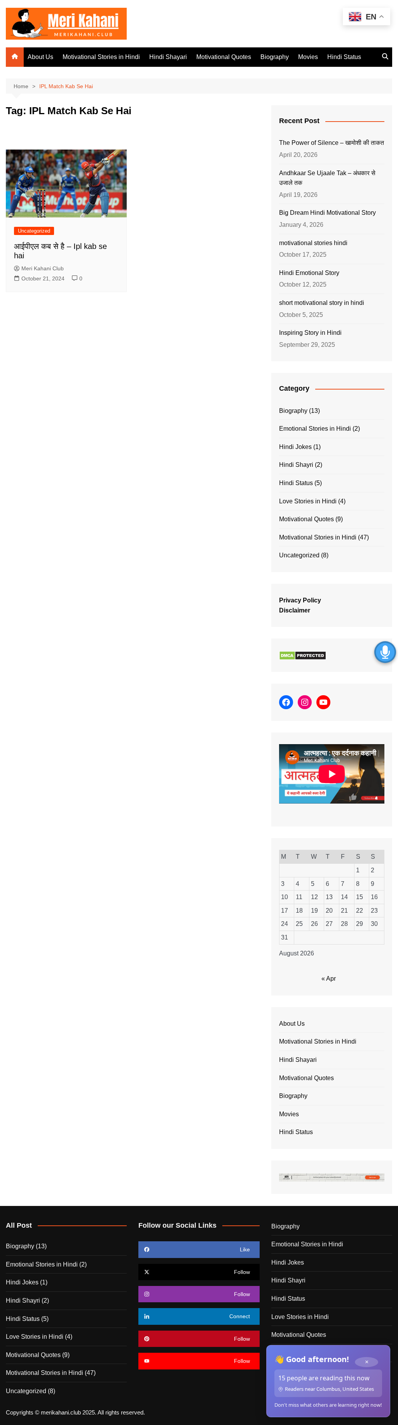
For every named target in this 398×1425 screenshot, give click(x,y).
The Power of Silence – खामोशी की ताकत (331, 142)
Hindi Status (344, 57)
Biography (274, 57)
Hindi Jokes (295, 447)
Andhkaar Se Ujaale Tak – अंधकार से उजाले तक (327, 178)
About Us (40, 57)
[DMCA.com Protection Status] (302, 655)
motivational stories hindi (313, 243)
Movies (308, 57)
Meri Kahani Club (42, 268)
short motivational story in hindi (321, 302)
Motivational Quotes (223, 57)
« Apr (328, 978)
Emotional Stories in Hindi (315, 428)
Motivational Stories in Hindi (101, 57)
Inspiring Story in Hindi (310, 332)
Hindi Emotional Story (309, 273)
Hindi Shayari (168, 57)
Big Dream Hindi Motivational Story (327, 212)
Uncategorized (34, 231)
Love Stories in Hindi (308, 501)
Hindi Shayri (296, 464)
